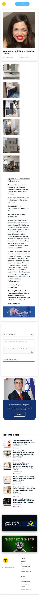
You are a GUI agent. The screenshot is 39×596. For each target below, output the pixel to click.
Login (32, 334)
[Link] (26, 348)
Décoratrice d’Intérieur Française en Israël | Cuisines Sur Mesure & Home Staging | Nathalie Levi (23, 453)
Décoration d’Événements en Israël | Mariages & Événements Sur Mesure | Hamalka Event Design (24, 489)
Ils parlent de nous (25, 563)
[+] (31, 348)
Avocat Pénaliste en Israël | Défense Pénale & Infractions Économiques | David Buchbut (23, 500)
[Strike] (13, 348)
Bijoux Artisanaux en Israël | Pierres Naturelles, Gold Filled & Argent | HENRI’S (24, 478)
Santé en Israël (25, 571)
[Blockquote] (21, 348)
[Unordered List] (18, 348)
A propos (23, 561)
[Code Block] (23, 348)
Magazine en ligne (25, 566)
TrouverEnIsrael (10, 567)
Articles (23, 569)
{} (28, 348)
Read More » (16, 448)
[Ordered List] (15, 348)
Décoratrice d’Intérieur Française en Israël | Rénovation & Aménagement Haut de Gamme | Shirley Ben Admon (23, 466)
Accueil (23, 558)
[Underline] (10, 348)
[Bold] (5, 348)
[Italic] (8, 348)
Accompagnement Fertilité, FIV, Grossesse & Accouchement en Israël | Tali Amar (24, 442)
